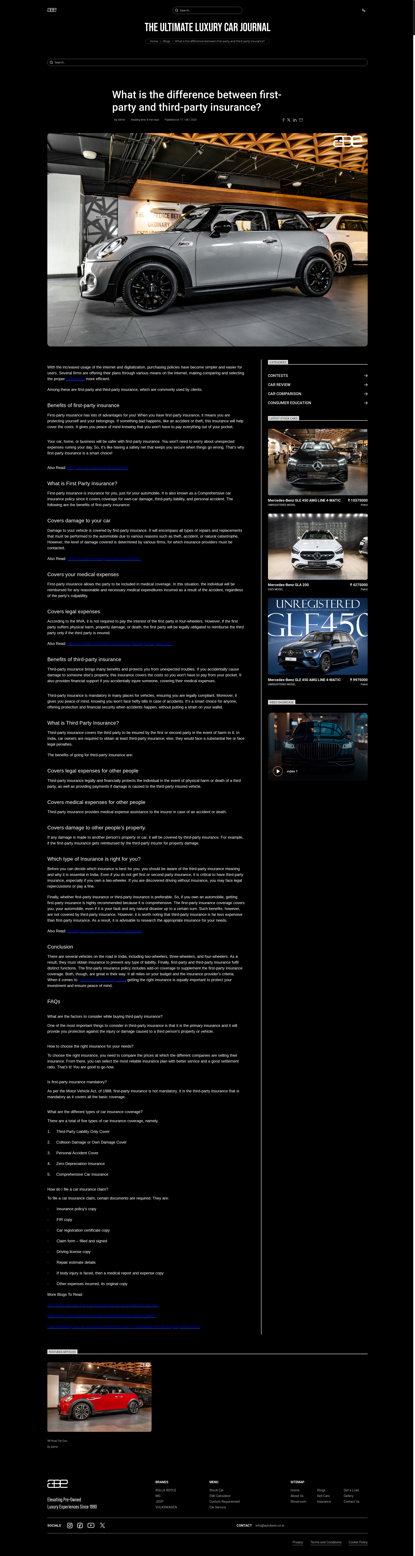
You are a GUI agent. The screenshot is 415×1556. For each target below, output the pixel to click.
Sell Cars (323, 1496)
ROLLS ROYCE (165, 1490)
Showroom (298, 1501)
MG (157, 1496)
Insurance (324, 1501)
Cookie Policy (358, 1542)
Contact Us (351, 1501)
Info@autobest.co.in (269, 1525)
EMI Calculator (220, 1496)
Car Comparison (284, 394)
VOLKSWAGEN (166, 1507)
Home (154, 41)
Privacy (298, 1542)
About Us (296, 1496)
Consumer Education (289, 403)
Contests (278, 375)
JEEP (159, 1501)
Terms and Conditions (325, 1542)
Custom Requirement (224, 1501)
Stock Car (216, 1490)
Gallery (348, 1496)
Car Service (217, 1507)
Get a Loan (351, 1490)
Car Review (279, 384)
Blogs (166, 41)
